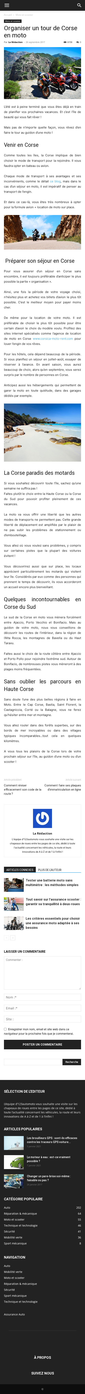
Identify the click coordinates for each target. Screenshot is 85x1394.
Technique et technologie (21, 1302)
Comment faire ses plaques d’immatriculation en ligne (62, 787)
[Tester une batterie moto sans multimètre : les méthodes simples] (14, 885)
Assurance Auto (14, 1314)
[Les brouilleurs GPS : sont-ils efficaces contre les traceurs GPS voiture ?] (14, 1143)
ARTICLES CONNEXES (19, 870)
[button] (6, 5)
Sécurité (9, 1290)
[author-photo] (42, 828)
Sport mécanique (15, 1296)
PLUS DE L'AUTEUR (49, 870)
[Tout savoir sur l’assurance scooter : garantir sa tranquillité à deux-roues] (14, 904)
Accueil (8, 15)
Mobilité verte (13, 1272)
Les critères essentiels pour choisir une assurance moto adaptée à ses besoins (53, 923)
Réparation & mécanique (20, 1284)
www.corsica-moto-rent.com (53, 338)
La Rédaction (15, 42)
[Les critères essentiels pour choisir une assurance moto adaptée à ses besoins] (14, 923)
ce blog (55, 181)
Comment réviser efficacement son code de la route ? (22, 790)
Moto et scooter (24, 15)
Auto (7, 1266)
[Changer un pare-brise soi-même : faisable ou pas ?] (14, 1181)
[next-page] (12, 937)
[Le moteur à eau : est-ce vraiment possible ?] (14, 1162)
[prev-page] (6, 937)
